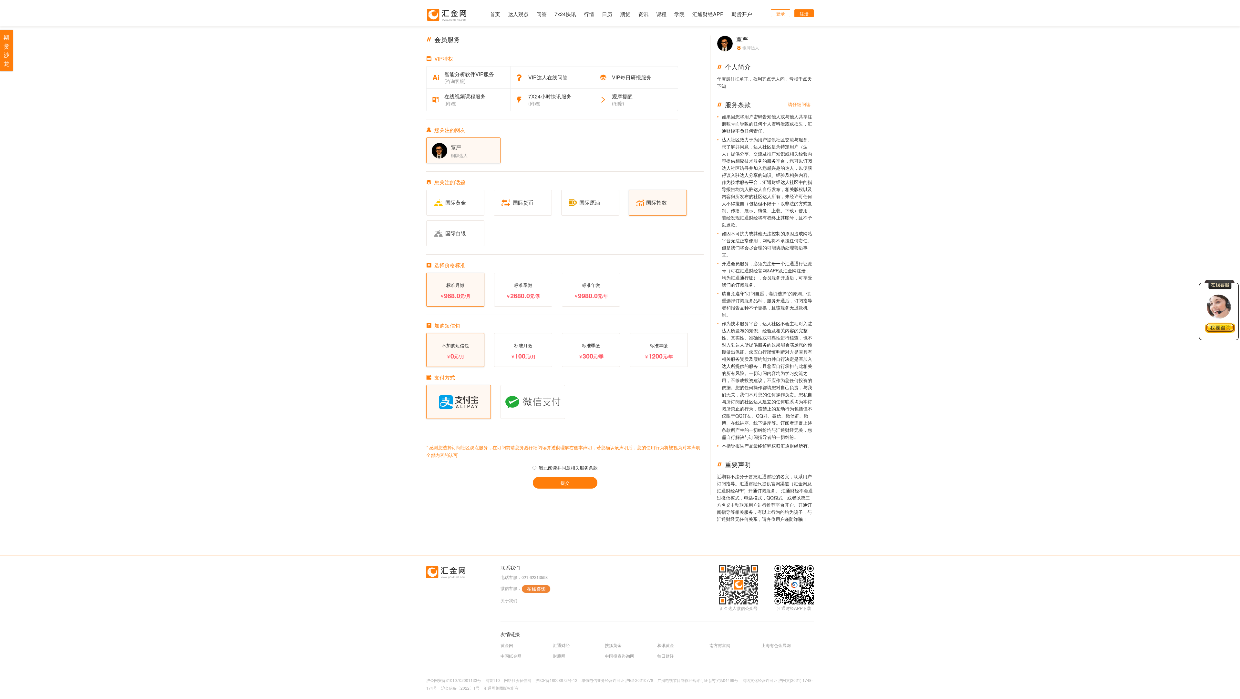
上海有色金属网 (776, 645)
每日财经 (665, 656)
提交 (565, 483)
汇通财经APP (708, 14)
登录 (780, 13)
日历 (607, 14)
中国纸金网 (511, 656)
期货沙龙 (6, 50)
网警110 (492, 680)
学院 (679, 14)
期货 (625, 14)
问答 (541, 14)
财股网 (559, 656)
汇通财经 (561, 645)
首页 (495, 14)
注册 (804, 13)
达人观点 (518, 14)
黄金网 (507, 645)
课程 (661, 14)
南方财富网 (719, 645)
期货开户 (741, 14)
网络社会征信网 (517, 680)
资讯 (643, 14)
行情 (589, 14)
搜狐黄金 (613, 645)
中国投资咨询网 (619, 656)
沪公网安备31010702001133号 (453, 680)
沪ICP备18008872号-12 (556, 680)
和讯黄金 (665, 645)
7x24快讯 (565, 14)
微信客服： (511, 588)
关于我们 (509, 600)
